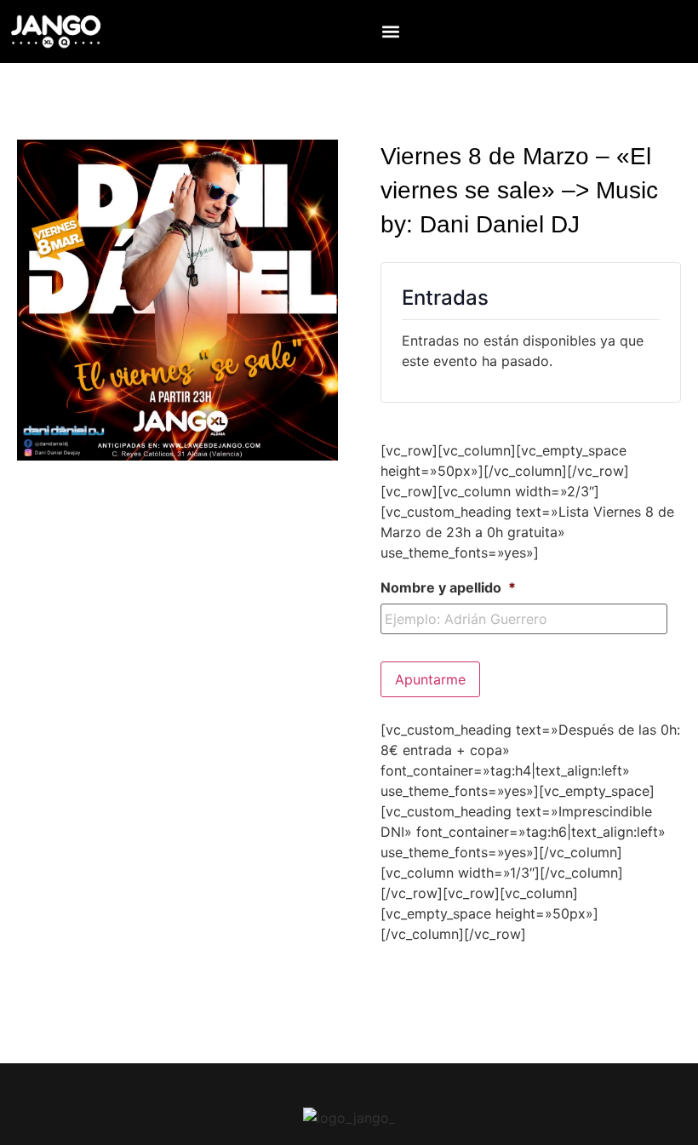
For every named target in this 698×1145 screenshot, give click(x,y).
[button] (391, 31)
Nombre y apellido (448, 587)
